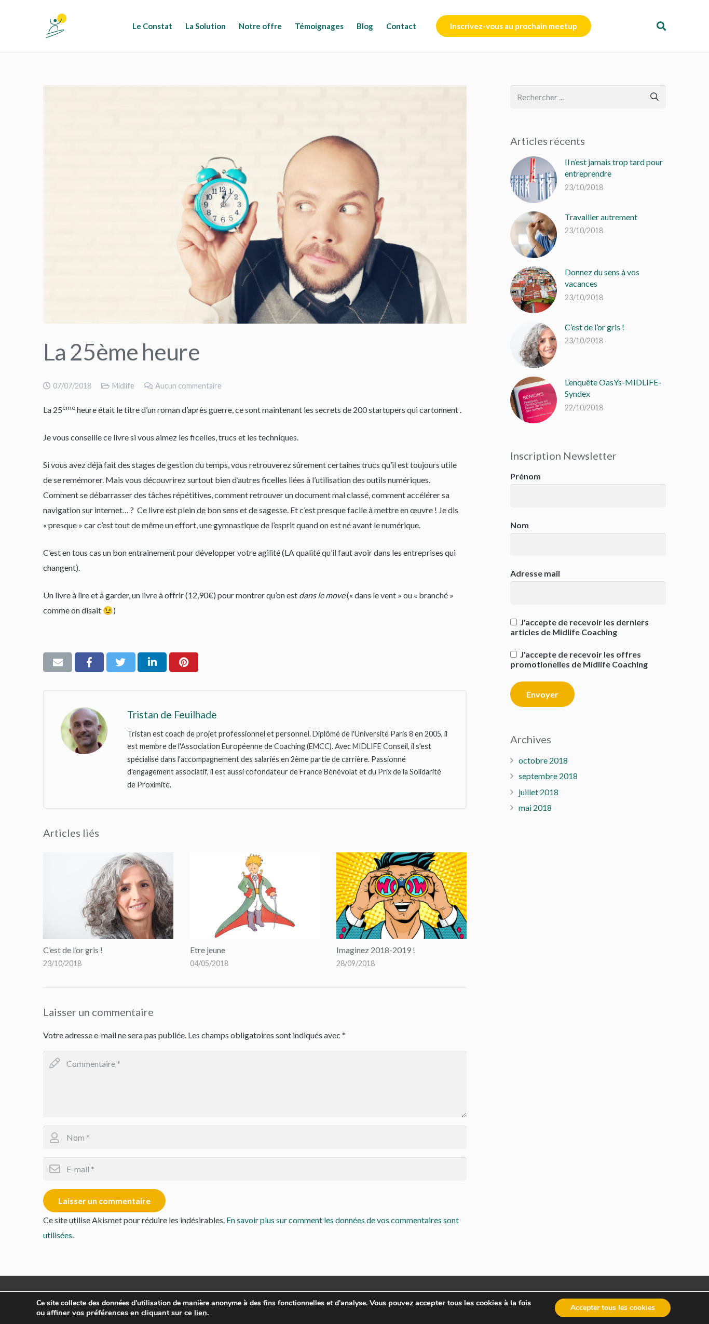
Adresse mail (535, 573)
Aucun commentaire (188, 385)
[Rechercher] (661, 26)
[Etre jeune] (255, 895)
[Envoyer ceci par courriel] (57, 662)
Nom (519, 525)
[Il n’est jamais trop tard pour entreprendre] (533, 179)
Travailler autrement (601, 217)
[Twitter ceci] (120, 662)
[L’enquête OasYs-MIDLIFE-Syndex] (533, 400)
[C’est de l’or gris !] (108, 895)
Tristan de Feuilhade (172, 714)
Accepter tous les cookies (612, 1308)
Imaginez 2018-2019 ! (375, 950)
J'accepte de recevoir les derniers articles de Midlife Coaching (579, 627)
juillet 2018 (538, 792)
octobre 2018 (543, 760)
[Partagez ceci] (89, 662)
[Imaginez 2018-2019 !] (401, 895)
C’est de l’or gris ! (73, 950)
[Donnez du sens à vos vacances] (533, 289)
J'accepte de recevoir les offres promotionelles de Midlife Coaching (579, 659)
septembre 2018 (548, 776)
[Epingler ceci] (183, 662)
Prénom (525, 476)
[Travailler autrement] (533, 234)
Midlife (123, 385)
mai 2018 (535, 807)
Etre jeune (207, 950)
